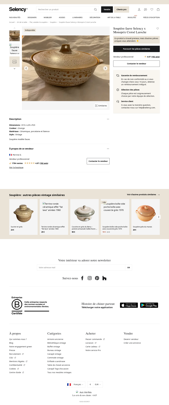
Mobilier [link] (48, 17)
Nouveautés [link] (14, 17)
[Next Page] (105, 68)
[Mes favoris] (151, 9)
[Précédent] (14, 28)
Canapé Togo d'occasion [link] (58, 368)
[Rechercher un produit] (96, 9)
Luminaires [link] (77, 17)
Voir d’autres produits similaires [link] (142, 194)
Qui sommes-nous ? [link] (18, 339)
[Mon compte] (139, 9)
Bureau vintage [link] (54, 350)
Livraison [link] (91, 343)
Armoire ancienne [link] (55, 339)
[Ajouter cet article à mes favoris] (157, 28)
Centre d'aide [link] (16, 372)
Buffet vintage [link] (53, 346)
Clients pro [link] (121, 9)
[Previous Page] (26, 68)
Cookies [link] (14, 368)
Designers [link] (32, 17)
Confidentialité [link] (17, 365)
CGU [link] (12, 357)
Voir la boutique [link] (16, 167)
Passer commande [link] (95, 339)
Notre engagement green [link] (20, 346)
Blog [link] (11, 343)
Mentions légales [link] (18, 361)
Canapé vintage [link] (54, 354)
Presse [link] (12, 350)
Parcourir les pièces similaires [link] (136, 49)
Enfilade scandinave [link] (56, 361)
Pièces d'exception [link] (151, 17)
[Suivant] (14, 68)
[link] (18, 9)
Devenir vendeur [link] (131, 339)
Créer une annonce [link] (132, 343)
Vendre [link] (107, 9)
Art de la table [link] (114, 17)
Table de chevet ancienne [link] (58, 365)
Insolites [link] (132, 17)
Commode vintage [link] (55, 357)
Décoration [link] (95, 17)
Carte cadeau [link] (93, 346)
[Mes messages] (145, 9)
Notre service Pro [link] (93, 350)
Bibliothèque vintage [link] (56, 343)
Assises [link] (62, 17)
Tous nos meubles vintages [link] (59, 372)
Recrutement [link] (16, 354)
